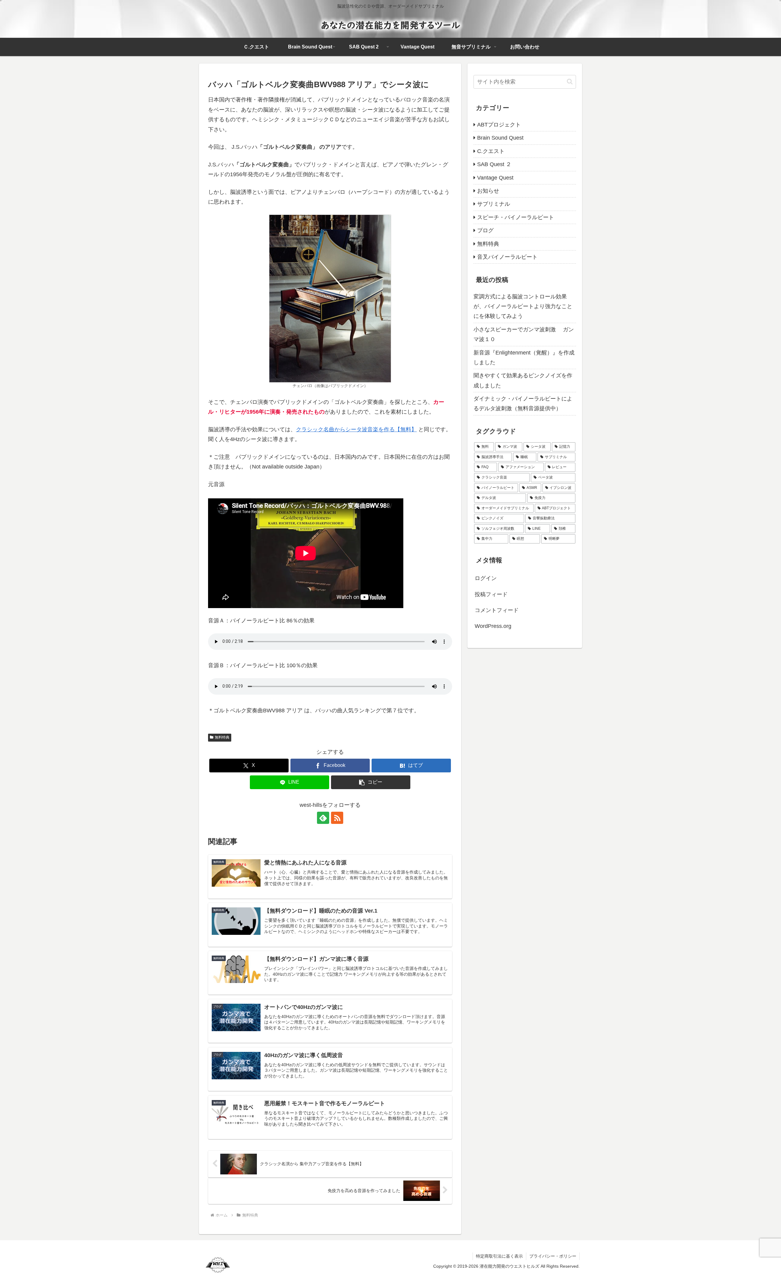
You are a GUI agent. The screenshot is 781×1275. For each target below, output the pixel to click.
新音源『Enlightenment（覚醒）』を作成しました (523, 357)
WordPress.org (493, 626)
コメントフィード (497, 610)
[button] (370, 782)
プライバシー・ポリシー (552, 1256)
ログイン (486, 578)
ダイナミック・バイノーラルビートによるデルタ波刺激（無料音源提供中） (522, 403)
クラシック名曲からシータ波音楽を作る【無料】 (356, 429)
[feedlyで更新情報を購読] (323, 818)
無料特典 (222, 737)
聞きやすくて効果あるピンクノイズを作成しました (522, 380)
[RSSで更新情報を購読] (337, 818)
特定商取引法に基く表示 (499, 1256)
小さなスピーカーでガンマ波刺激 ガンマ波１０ (523, 334)
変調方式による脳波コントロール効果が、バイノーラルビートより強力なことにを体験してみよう (522, 306)
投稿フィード (491, 594)
